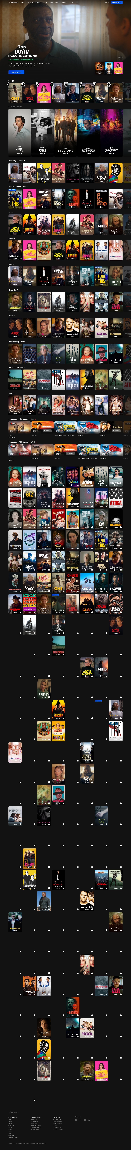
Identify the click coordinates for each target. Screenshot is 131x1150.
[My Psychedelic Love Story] (116, 816)
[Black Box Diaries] (72, 540)
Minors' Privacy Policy (36, 1127)
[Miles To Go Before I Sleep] (29, 816)
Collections (11, 1125)
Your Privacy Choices (36, 1125)
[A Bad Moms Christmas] (58, 519)
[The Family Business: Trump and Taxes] (44, 667)
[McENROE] (116, 795)
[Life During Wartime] (116, 774)
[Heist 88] (116, 710)
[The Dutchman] (72, 1007)
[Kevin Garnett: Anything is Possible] (58, 752)
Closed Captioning (57, 1121)
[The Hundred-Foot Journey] (58, 731)
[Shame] (58, 965)
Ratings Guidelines (57, 1123)
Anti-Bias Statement (58, 1129)
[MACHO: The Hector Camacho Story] (101, 795)
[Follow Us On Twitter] (80, 1120)
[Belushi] (116, 519)
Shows (10, 1121)
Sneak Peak (11, 1135)
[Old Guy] (29, 858)
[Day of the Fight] (44, 625)
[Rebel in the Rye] (87, 922)
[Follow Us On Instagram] (89, 1120)
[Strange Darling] (116, 986)
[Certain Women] (29, 583)
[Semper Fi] (29, 965)
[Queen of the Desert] (72, 901)
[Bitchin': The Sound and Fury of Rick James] (58, 540)
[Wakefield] (116, 1028)
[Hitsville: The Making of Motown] (15, 731)
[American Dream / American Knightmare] (72, 498)
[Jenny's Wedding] (15, 752)
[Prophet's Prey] (15, 901)
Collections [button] (47, 2)
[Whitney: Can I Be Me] (72, 1049)
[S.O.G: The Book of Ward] (101, 943)
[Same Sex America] (15, 965)
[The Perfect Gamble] (58, 880)
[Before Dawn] (101, 519)
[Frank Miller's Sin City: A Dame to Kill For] (15, 689)
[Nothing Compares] (87, 837)
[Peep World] (15, 880)
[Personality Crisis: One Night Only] (87, 880)
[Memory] (15, 816)
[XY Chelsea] (72, 1071)
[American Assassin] (58, 498)
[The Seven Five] (44, 965)
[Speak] (58, 986)
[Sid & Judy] (15, 986)
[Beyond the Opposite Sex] (29, 540)
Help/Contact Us (57, 1119)
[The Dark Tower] (29, 625)
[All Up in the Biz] (29, 498)
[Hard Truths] (87, 710)
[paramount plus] (13, 2)
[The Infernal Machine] (101, 731)
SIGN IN (106, 2)
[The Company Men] (58, 1007)
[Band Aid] (72, 519)
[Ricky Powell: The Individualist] (29, 943)
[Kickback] (72, 752)
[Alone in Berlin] (44, 498)
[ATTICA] (116, 498)
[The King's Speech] (87, 752)
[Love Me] (72, 795)
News (72, 2)
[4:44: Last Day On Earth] (58, 477)
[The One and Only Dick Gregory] (44, 858)
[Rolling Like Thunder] (72, 943)
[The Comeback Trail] (15, 604)
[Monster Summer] (58, 816)
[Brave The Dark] (44, 561)
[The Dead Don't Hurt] (58, 625)
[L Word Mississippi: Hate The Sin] (44, 774)
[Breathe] (58, 561)
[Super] (15, 1007)
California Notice (35, 1129)
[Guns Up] (58, 710)
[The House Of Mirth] (29, 731)
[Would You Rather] (44, 1071)
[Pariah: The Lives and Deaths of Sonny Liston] (116, 858)
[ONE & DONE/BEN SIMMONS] (15, 858)
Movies (10, 1123)
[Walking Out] (15, 1049)
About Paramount (57, 1127)
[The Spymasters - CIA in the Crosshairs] (101, 986)
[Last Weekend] (101, 774)
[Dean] (87, 625)
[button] (15, 93)
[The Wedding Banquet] (58, 1049)
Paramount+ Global (13, 1137)
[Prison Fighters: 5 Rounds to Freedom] (116, 880)
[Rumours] (87, 943)
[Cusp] (87, 604)
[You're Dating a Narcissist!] (101, 1071)
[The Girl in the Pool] (87, 689)
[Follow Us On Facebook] (76, 1120)
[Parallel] (101, 858)
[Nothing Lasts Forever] (101, 837)
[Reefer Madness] (101, 922)
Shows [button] (29, 2)
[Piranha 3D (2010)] (101, 880)
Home (23, 2)
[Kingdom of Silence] (101, 752)
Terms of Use (34, 1119)
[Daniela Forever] (15, 625)
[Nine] (29, 837)
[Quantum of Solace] (44, 901)
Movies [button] (37, 2)
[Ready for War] (29, 922)
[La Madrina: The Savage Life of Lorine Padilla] (72, 774)
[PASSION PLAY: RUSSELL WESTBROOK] (87, 858)
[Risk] (58, 943)
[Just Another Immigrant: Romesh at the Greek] (44, 752)
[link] (117, 2)
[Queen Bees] (58, 901)
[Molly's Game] (44, 816)
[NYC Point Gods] (15, 837)
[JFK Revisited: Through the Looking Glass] (116, 731)
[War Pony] (29, 1049)
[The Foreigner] (101, 667)
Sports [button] (65, 2)
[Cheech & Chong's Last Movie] (44, 583)
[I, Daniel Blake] (87, 731)
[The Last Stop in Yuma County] (87, 774)
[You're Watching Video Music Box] (116, 1071)
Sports (10, 1129)
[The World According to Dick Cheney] (15, 1071)
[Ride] (44, 943)
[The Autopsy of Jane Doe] (15, 519)
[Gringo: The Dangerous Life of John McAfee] (29, 710)
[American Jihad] (87, 498)
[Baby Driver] (29, 519)
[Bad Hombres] (44, 519)
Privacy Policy (34, 1123)
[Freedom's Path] (29, 689)
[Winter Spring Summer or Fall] (101, 1049)
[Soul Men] (44, 986)
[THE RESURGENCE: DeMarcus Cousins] (101, 901)
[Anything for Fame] (101, 498)
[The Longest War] (44, 795)
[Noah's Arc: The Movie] (58, 837)
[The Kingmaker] (116, 752)
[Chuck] (72, 583)
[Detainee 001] (101, 625)
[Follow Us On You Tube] (85, 1120)
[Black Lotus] (87, 540)
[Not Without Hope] (72, 837)
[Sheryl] (101, 965)
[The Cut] (101, 604)
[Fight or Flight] (87, 667)
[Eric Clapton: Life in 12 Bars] (116, 646)
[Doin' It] (72, 646)
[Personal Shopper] (72, 880)
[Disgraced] (58, 646)
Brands (10, 1131)
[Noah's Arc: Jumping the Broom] (44, 837)
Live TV (57, 2)
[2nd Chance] (44, 477)
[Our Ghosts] (58, 858)
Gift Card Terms (34, 1121)
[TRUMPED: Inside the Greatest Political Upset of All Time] (29, 1028)
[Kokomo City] (29, 774)
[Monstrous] (72, 816)
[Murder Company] (87, 816)
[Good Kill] (101, 689)
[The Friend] (44, 689)
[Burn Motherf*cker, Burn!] (101, 561)
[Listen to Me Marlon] (29, 795)
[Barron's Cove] (87, 519)
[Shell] (87, 965)
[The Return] (116, 922)
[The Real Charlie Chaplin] (58, 922)
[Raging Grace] (116, 901)
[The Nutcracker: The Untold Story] (116, 837)
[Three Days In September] (101, 1007)
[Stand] (116, 943)
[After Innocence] (15, 498)
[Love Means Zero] (87, 795)
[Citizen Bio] (101, 583)
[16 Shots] (29, 477)
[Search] (77, 2)
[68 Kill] (72, 477)
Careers (55, 1125)
